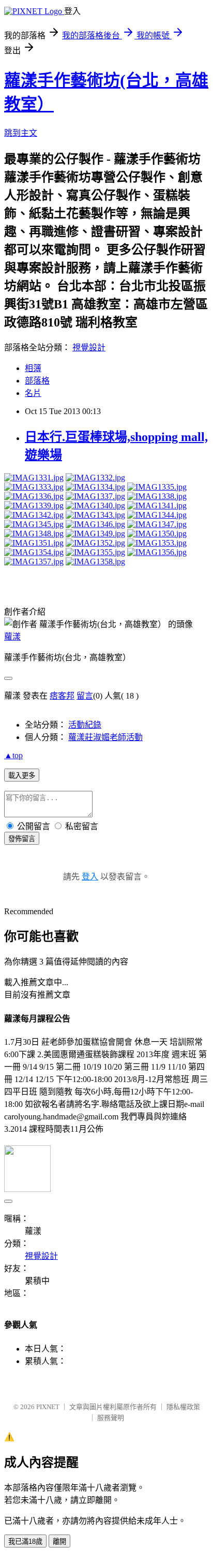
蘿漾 (12, 636)
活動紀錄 (84, 724)
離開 (59, 1541)
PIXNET (47, 1407)
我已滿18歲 (25, 1541)
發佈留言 (21, 839)
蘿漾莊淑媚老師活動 (105, 737)
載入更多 (21, 775)
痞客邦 (62, 695)
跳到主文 (20, 133)
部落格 (37, 380)
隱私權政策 (183, 1407)
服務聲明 (110, 1418)
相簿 (33, 368)
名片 (33, 393)
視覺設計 (88, 347)
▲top (13, 755)
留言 (85, 695)
